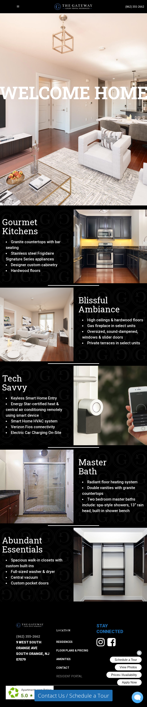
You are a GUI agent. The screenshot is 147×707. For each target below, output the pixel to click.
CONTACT (62, 667)
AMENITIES (63, 659)
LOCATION (63, 630)
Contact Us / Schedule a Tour (73, 695)
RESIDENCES (64, 641)
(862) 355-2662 (28, 636)
